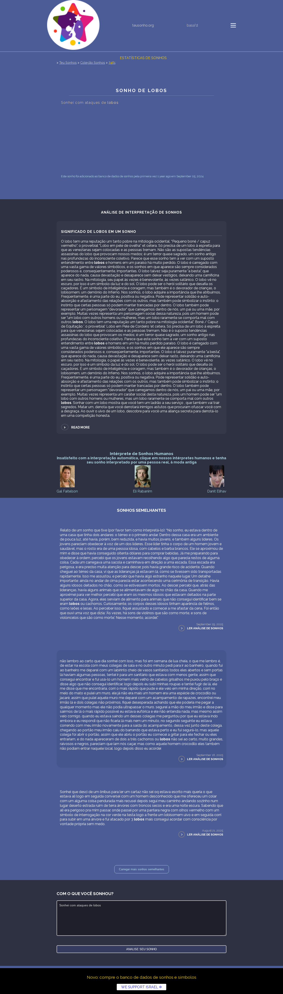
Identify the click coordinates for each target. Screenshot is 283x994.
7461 (112, 62)
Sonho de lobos (141, 90)
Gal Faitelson (67, 491)
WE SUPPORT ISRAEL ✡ (141, 987)
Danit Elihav (216, 491)
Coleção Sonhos (92, 62)
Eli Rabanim (142, 491)
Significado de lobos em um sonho (98, 232)
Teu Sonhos (68, 62)
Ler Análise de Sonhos (205, 628)
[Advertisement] (141, 140)
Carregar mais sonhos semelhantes (141, 869)
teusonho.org (143, 25)
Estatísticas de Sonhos (143, 58)
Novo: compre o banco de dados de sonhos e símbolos (141, 977)
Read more (76, 427)
